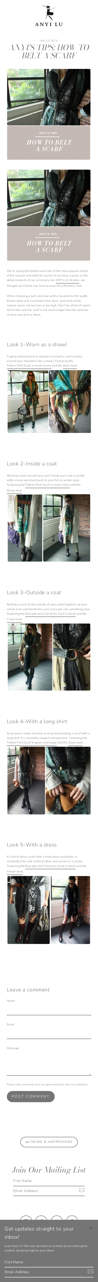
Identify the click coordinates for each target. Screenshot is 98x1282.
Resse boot (14, 490)
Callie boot (14, 619)
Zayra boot (70, 366)
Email (11, 1024)
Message (13, 1048)
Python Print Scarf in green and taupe (32, 742)
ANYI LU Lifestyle (67, 280)
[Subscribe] (81, 1190)
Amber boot (15, 871)
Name (11, 1001)
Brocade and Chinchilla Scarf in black (50, 614)
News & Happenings (51, 1142)
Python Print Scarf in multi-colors (29, 366)
